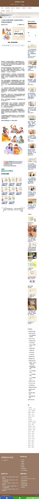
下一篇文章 (18, 209)
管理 (33, 438)
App (12, 10)
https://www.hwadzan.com (10, 165)
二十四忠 (30, 409)
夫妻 (35, 421)
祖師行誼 (31, 333)
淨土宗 (29, 438)
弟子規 (29, 428)
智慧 (33, 433)
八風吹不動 (30, 268)
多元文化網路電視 (24, 470)
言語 (33, 443)
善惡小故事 (30, 286)
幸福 (34, 426)
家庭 (33, 424)
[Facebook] (2, 171)
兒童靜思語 (30, 259)
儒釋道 (29, 412)
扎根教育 (31, 340)
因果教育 (31, 356)
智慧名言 (31, 381)
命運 (29, 414)
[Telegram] (12, 171)
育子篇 (31, 342)
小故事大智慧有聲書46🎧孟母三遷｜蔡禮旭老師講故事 (32, 249)
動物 (33, 412)
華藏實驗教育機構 (24, 483)
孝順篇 (31, 350)
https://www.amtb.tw (17, 161)
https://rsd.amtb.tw (17, 163)
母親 (29, 436)
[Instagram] (10, 171)
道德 (29, 447)
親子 (29, 443)
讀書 (29, 445)
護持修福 (8, 10)
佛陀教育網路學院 (24, 480)
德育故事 (9, 17)
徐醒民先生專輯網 (24, 485)
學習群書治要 (32, 396)
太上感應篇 (30, 421)
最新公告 (13, 8)
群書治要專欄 (23, 468)
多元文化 (31, 383)
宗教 (29, 424)
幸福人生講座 (33, 345)
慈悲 (29, 431)
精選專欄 (18, 8)
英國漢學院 (23, 487)
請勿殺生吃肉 (32, 389)
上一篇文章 (8, 209)
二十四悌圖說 (33, 374)
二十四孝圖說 (33, 371)
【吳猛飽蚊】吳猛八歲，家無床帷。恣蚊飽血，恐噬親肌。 (32, 312)
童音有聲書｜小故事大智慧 (33, 367)
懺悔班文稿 (31, 387)
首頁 (2, 8)
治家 (33, 436)
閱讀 (33, 447)
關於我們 (3, 10)
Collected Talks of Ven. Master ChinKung (28, 478)
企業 (34, 409)
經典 (33, 440)
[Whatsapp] (8, 171)
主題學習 (24, 8)
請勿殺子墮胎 (32, 392)
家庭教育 (30, 426)
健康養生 (31, 358)
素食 (29, 440)
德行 (34, 428)
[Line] (4, 171)
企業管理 (31, 385)
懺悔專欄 (22, 466)
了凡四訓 (30, 407)
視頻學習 (29, 8)
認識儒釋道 (7, 8)
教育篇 (31, 348)
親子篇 (31, 352)
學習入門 (31, 338)
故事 (33, 431)
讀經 (33, 445)
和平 (33, 414)
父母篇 (31, 354)
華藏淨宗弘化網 (24, 482)
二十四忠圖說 (33, 377)
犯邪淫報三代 (31, 322)
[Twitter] (6, 171)
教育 (29, 433)
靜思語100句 (31, 223)
